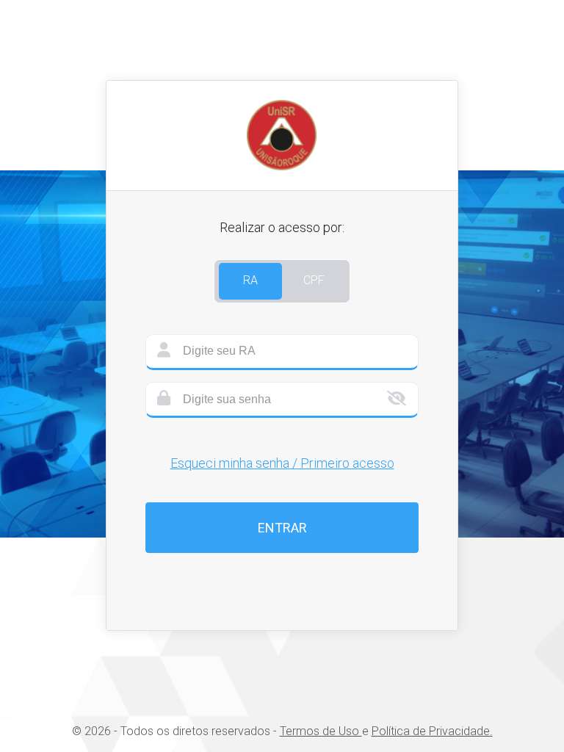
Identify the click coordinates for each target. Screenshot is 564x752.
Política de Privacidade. (432, 731)
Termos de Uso (321, 731)
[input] (282, 352)
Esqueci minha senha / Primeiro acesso (282, 463)
